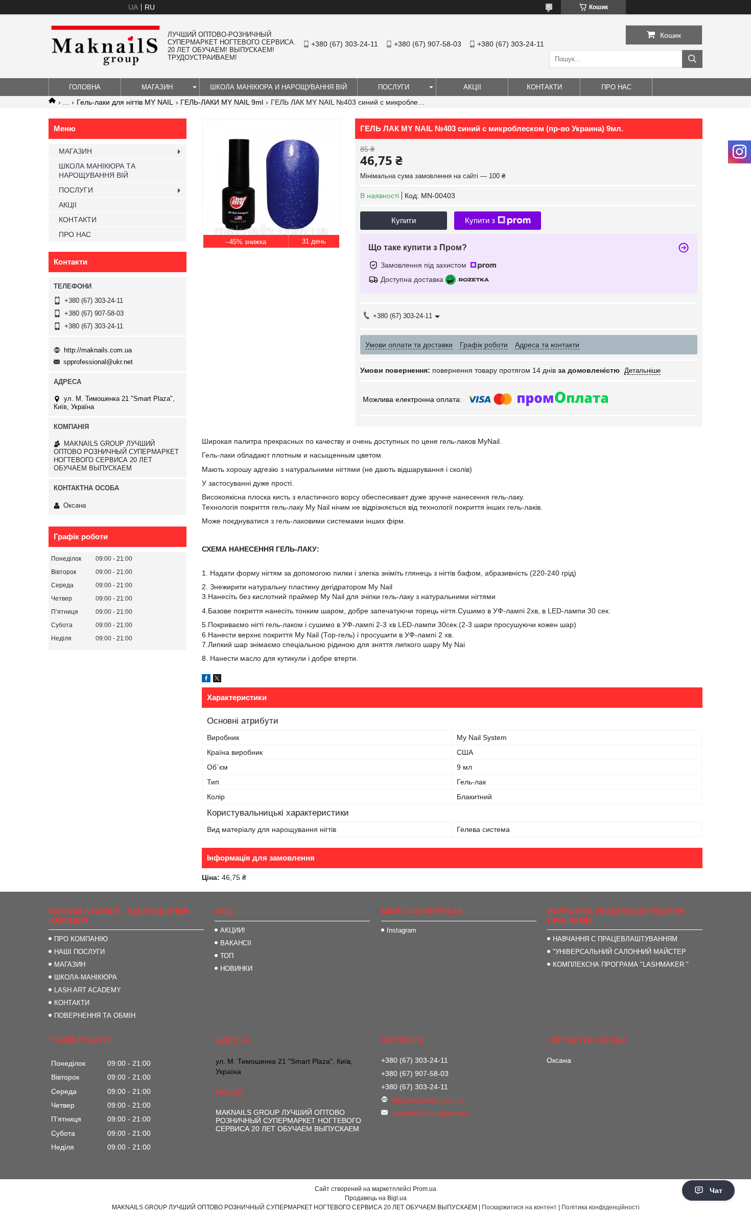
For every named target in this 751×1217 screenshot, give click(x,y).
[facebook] (206, 680)
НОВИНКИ (236, 968)
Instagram (401, 930)
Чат (716, 1190)
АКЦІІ (472, 87)
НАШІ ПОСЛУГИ (79, 952)
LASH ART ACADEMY (87, 990)
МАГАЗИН (157, 87)
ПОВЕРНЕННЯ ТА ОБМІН (94, 1015)
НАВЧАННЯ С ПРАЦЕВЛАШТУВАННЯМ (615, 939)
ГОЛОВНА (85, 87)
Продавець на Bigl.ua (376, 1198)
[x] (217, 680)
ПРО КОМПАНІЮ (81, 939)
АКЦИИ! (232, 930)
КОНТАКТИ (544, 87)
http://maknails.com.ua (98, 350)
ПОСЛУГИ (393, 87)
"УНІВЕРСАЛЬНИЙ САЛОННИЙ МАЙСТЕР (619, 952)
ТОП (226, 956)
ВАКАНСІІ (235, 943)
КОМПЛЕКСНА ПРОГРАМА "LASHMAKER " (621, 964)
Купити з (480, 220)
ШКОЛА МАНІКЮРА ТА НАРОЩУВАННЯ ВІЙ (97, 170)
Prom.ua (424, 1188)
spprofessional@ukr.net (98, 362)
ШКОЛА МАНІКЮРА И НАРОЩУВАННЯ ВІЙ (278, 87)
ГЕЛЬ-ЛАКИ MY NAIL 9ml (221, 102)
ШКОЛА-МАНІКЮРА (85, 977)
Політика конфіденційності (600, 1207)
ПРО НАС (616, 87)
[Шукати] (692, 59)
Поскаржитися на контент (519, 1207)
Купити (403, 220)
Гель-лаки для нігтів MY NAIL (125, 102)
